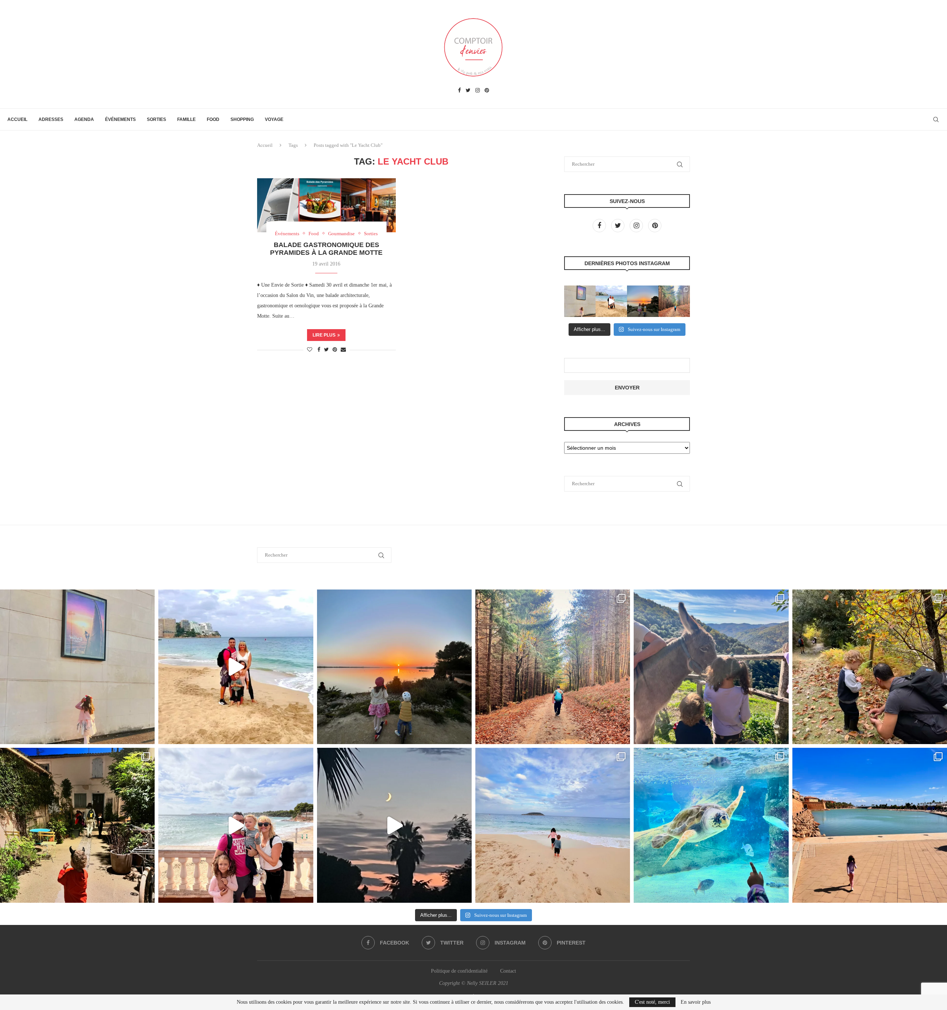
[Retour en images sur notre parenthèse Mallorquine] (235, 825)
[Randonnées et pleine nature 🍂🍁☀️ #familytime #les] (674, 301)
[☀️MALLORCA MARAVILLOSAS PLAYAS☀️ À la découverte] (552, 825)
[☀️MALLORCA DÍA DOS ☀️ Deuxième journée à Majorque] (711, 825)
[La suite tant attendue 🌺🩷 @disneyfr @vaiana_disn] (580, 301)
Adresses (50, 119)
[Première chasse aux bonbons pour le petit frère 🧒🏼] (77, 825)
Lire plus (324, 335)
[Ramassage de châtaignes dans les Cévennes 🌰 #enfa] (869, 667)
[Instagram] (477, 91)
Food (213, 119)
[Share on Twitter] (326, 350)
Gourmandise (341, 233)
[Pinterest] (487, 91)
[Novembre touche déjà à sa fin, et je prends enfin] (611, 301)
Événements (120, 119)
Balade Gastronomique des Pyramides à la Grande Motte (326, 248)
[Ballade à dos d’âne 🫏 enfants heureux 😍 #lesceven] (711, 667)
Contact (508, 971)
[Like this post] (309, 350)
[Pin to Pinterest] (335, 350)
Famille (186, 119)
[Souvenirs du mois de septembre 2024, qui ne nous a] (394, 825)
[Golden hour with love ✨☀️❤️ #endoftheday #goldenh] (642, 301)
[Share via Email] (343, 350)
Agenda (84, 119)
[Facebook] (459, 91)
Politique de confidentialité (459, 971)
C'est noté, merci (652, 1002)
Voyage (274, 119)
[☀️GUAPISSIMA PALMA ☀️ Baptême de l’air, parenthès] (869, 825)
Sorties (156, 119)
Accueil (17, 119)
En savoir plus (696, 1002)
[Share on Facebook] (318, 350)
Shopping (242, 119)
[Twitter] (468, 91)
